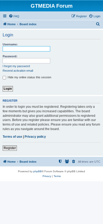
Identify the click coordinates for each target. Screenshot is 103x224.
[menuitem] (14, 16)
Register (10, 148)
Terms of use (12, 137)
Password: (10, 56)
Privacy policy (35, 137)
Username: (10, 44)
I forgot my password (16, 66)
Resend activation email (18, 70)
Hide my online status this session (29, 77)
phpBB (37, 171)
